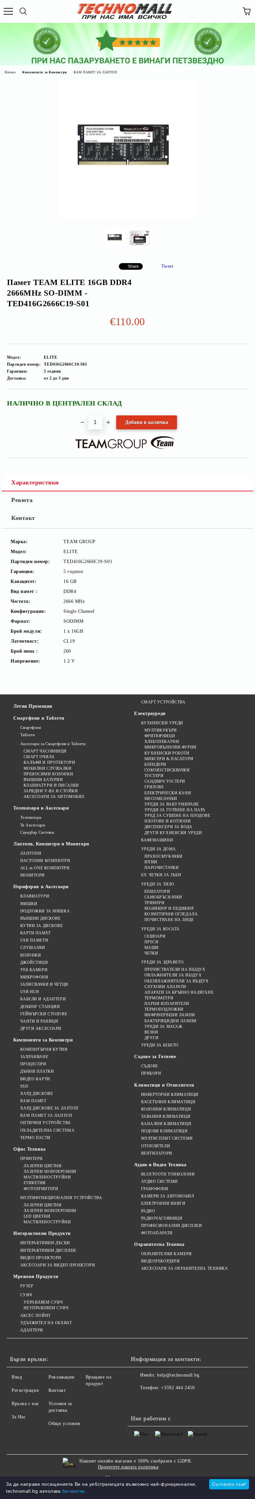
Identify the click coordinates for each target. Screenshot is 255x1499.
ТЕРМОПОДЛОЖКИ (164, 1009)
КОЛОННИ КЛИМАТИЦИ (166, 1109)
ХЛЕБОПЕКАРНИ (161, 741)
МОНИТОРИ (32, 875)
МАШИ (151, 947)
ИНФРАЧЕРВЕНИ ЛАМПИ (169, 1015)
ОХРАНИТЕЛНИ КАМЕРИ (166, 1253)
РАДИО (148, 1211)
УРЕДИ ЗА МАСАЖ (163, 1026)
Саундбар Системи (37, 832)
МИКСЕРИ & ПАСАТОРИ (169, 758)
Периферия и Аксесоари (41, 886)
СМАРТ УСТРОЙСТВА (163, 702)
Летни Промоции (32, 706)
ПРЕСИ (151, 942)
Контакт (23, 518)
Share (133, 266)
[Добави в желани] (238, 400)
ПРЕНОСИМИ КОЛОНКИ (48, 774)
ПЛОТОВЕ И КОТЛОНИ (167, 821)
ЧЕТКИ (151, 953)
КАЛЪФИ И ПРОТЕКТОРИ (49, 762)
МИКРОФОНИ (34, 977)
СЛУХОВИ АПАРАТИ (165, 986)
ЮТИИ (150, 862)
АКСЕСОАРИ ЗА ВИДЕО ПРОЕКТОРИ (57, 1265)
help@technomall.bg (178, 1375)
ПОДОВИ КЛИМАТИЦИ (164, 1131)
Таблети (27, 735)
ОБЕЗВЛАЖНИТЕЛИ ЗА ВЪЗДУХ (176, 981)
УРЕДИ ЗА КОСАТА (160, 929)
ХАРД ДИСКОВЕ (36, 1093)
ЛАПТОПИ (30, 853)
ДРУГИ (151, 1037)
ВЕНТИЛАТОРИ (156, 1153)
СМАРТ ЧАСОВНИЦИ (45, 751)
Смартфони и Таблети (38, 718)
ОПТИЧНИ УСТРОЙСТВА (45, 1122)
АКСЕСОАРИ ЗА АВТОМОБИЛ (54, 796)
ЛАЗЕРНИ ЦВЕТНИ (42, 1166)
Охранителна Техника (159, 1244)
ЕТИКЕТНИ (35, 1182)
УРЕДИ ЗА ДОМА (158, 849)
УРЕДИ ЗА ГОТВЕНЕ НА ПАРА (175, 810)
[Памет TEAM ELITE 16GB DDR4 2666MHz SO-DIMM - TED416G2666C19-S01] (127, 217)
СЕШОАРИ (154, 936)
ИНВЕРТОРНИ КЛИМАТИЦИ (170, 1094)
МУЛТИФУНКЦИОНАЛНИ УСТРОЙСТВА (61, 1197)
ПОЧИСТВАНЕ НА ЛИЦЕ (169, 919)
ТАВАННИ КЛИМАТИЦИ (165, 1116)
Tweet (167, 266)
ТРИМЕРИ (154, 902)
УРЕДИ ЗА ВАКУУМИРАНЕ (171, 804)
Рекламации (61, 1377)
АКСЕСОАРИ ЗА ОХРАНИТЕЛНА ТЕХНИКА (184, 1268)
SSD (24, 1086)
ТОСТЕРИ (153, 775)
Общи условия (64, 1423)
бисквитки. (74, 1491)
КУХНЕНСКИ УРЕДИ (162, 723)
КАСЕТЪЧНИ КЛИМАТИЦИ (168, 1102)
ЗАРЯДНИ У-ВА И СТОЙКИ (51, 791)
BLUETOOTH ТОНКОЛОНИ (168, 1174)
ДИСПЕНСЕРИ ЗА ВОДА (168, 826)
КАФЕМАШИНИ (157, 840)
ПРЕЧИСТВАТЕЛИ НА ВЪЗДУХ (174, 969)
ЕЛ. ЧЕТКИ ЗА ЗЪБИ (161, 875)
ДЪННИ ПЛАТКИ (37, 1071)
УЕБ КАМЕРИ (33, 969)
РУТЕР (26, 1286)
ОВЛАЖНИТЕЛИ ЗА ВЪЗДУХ (173, 975)
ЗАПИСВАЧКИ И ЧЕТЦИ (44, 984)
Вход (17, 1377)
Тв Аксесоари (32, 825)
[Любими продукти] (231, 11)
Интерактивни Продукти (42, 1233)
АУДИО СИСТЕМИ (159, 1181)
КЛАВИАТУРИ (34, 896)
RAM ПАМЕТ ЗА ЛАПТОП (95, 72)
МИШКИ (28, 903)
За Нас (19, 1416)
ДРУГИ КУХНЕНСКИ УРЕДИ (173, 832)
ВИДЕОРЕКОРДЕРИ (160, 1261)
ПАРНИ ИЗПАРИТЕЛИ (166, 1003)
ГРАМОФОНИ (154, 1188)
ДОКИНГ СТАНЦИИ (40, 1006)
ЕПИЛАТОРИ (157, 891)
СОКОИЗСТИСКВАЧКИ (167, 770)
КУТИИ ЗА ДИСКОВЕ (41, 925)
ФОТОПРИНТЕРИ (41, 1188)
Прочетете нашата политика (128, 1466)
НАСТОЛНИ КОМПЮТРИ (45, 860)
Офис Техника (29, 1149)
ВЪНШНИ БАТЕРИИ (43, 779)
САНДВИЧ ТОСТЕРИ (164, 781)
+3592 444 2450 (178, 1387)
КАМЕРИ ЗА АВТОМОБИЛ (167, 1196)
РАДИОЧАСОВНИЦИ (161, 1218)
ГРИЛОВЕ (154, 787)
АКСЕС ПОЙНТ (35, 1315)
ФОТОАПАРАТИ (157, 1233)
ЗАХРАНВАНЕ (34, 1056)
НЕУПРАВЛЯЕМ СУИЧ (46, 1308)
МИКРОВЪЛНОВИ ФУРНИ (170, 747)
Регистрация (25, 1390)
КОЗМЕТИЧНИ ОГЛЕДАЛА (171, 914)
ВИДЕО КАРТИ (35, 1079)
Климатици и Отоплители (164, 1085)
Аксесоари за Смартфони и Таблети (52, 744)
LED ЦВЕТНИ (37, 1216)
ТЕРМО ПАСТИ (35, 1137)
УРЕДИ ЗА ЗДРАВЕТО (162, 962)
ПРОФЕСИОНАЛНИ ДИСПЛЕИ (171, 1225)
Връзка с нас (25, 1403)
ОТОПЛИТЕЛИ (155, 1146)
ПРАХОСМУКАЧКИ (163, 856)
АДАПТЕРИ (31, 1330)
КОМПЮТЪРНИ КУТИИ (44, 1049)
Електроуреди (150, 713)
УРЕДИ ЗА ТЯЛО (157, 884)
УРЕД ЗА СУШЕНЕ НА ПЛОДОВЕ (177, 815)
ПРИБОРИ (151, 1073)
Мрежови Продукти (35, 1276)
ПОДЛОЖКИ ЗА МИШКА (45, 911)
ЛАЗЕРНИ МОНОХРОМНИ (50, 1171)
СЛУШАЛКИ (32, 947)
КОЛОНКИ (30, 955)
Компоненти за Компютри (44, 72)
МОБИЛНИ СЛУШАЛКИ (48, 768)
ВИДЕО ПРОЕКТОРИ (40, 1257)
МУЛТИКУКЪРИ (160, 730)
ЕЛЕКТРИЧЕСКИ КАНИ (167, 793)
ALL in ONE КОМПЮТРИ (44, 868)
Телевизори (30, 817)
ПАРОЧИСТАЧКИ (161, 867)
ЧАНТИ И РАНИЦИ (39, 1021)
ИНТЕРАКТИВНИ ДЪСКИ (45, 1243)
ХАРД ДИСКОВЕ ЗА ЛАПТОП (49, 1108)
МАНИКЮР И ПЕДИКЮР (169, 908)
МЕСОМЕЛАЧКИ (160, 798)
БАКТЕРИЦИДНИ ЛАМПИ (170, 1021)
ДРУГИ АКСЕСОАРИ (40, 1028)
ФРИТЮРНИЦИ (159, 736)
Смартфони (30, 727)
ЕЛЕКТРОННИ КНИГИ (163, 1203)
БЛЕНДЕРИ (155, 764)
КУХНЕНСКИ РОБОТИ (167, 753)
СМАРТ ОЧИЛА (39, 756)
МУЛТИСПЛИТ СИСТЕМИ (167, 1138)
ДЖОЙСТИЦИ (34, 962)
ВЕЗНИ (151, 1032)
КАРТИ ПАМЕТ (35, 933)
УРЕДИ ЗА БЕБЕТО (160, 1045)
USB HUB (29, 991)
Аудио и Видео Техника (160, 1164)
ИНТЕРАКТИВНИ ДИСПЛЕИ (48, 1250)
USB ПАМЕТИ (34, 940)
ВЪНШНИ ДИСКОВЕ (40, 918)
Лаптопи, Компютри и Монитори (51, 843)
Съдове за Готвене (155, 1056)
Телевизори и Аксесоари (41, 808)
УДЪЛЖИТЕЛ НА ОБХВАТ (46, 1323)
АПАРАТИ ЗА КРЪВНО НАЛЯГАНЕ (178, 992)
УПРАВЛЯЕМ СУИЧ (43, 1302)
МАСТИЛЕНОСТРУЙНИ (47, 1177)
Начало (10, 72)
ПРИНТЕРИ (31, 1158)
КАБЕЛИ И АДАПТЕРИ (43, 999)
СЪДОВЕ (149, 1066)
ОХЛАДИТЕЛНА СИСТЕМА (47, 1130)
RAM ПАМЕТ (33, 1101)
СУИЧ (26, 1295)
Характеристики (35, 482)
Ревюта (22, 500)
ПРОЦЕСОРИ (33, 1064)
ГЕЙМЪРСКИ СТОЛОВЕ (43, 1014)
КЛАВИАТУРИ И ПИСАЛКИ (51, 785)
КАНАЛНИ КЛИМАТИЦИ (166, 1123)
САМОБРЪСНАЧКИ (163, 897)
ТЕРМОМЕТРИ (158, 998)
